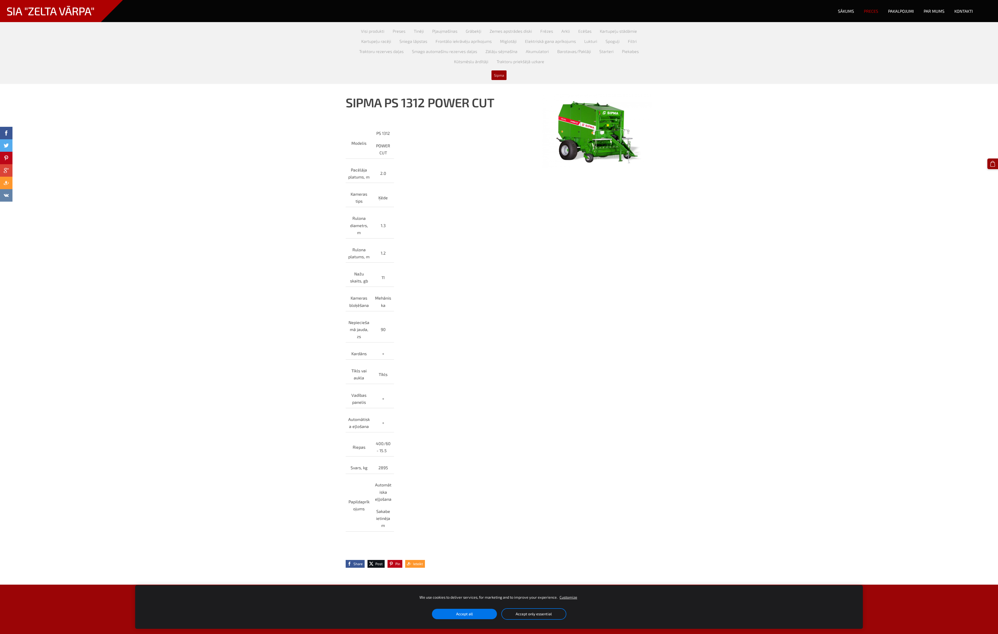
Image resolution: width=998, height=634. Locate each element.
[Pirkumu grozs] (992, 163)
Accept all (464, 614)
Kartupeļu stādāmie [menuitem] (618, 31)
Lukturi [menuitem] (590, 41)
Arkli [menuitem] (565, 31)
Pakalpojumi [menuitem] (901, 11)
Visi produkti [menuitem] (372, 31)
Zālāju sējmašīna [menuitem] (501, 51)
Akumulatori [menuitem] (537, 51)
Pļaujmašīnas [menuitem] (444, 31)
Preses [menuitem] (399, 31)
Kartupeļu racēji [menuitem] (376, 41)
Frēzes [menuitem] (546, 31)
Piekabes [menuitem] (630, 51)
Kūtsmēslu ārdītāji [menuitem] (471, 61)
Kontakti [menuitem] (963, 11)
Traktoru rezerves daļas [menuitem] (381, 51)
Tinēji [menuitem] (419, 31)
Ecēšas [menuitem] (585, 31)
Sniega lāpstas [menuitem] (413, 41)
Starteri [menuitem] (606, 51)
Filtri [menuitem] (632, 41)
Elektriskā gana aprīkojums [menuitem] (550, 41)
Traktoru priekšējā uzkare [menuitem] (520, 61)
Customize (568, 597)
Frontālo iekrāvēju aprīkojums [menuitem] (464, 41)
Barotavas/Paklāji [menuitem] (574, 51)
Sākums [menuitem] (846, 11)
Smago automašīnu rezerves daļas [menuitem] (444, 51)
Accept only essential (534, 614)
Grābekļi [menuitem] (473, 31)
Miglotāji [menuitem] (508, 41)
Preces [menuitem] (871, 11)
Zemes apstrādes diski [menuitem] (511, 31)
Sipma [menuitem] (499, 75)
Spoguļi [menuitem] (613, 41)
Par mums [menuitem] (934, 11)
